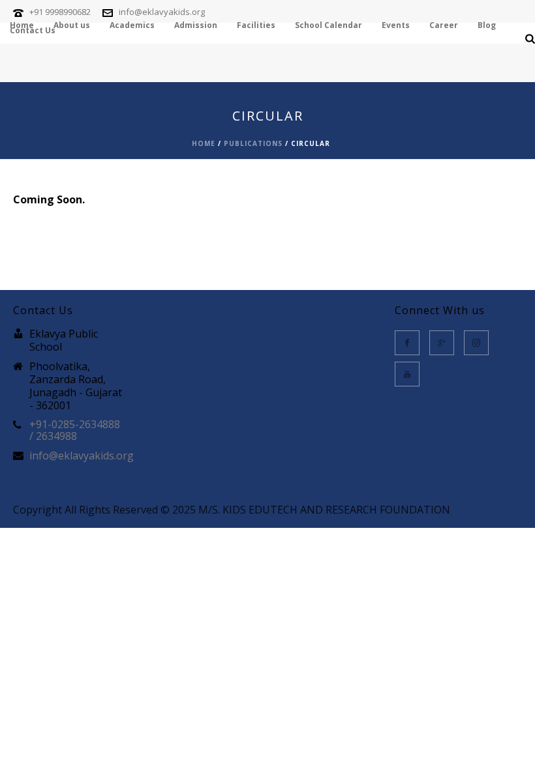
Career (443, 26)
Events (396, 26)
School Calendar (328, 26)
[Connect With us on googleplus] (441, 342)
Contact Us (32, 31)
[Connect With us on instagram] (476, 342)
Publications (253, 143)
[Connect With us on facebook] (407, 342)
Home (22, 26)
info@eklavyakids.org (162, 12)
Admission (195, 26)
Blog (487, 26)
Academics (132, 26)
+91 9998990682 (60, 12)
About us (72, 26)
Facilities (256, 26)
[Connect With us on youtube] (407, 374)
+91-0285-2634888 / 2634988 (74, 430)
